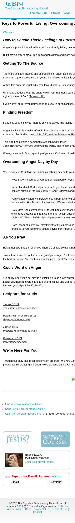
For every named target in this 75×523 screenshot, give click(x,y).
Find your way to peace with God (23, 404)
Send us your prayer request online (25, 409)
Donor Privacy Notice (37, 509)
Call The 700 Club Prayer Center (23, 413)
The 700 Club (39, 12)
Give (67, 12)
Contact (37, 512)
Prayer (55, 12)
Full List (56, 476)
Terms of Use (60, 509)
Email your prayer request (39, 461)
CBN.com (8, 32)
